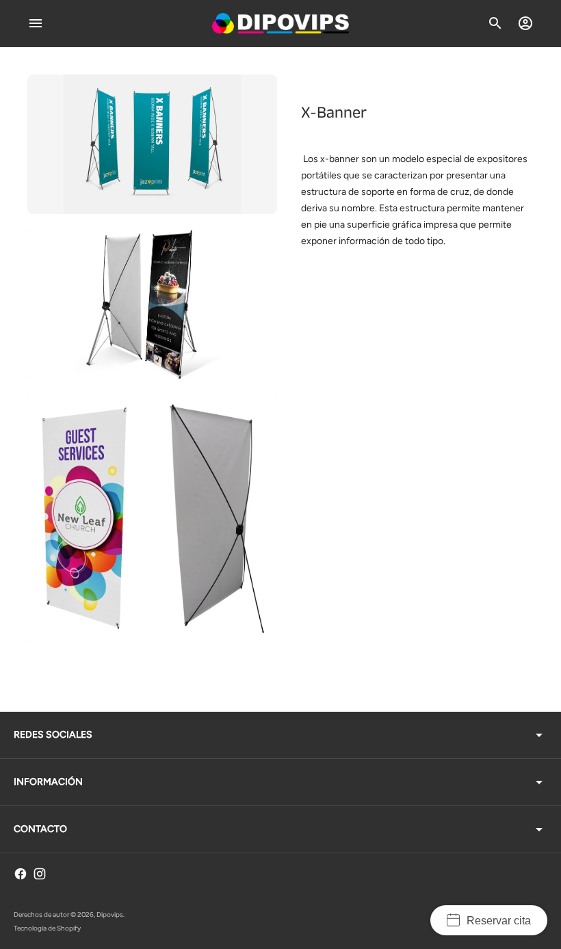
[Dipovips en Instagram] (40, 874)
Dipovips (109, 914)
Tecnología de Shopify (47, 928)
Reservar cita (499, 920)
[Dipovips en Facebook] (20, 874)
